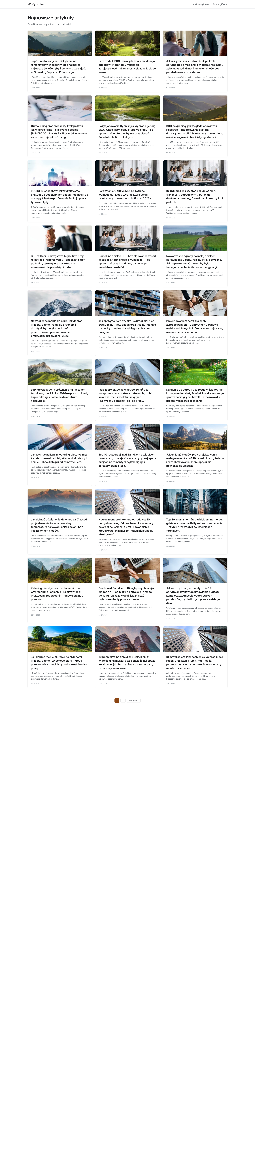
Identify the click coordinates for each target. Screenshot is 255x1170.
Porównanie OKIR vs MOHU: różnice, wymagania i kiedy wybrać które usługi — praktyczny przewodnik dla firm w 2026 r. (125, 194)
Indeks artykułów (200, 4)
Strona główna (220, 4)
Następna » (134, 700)
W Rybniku (36, 4)
